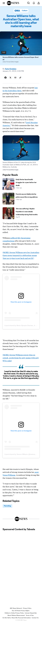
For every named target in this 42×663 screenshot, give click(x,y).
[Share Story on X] (10, 77)
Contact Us (35, 618)
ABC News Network (16, 608)
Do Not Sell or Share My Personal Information (17, 618)
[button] (4, 3)
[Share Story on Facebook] (5, 77)
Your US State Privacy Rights (20, 611)
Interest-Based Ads (31, 613)
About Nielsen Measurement (16, 615)
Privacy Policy (27, 608)
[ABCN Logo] (13, 3)
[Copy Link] (20, 77)
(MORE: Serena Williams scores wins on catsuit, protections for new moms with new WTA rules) (21, 357)
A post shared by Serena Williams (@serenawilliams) (22, 454)
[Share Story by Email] (15, 77)
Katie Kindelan (10, 69)
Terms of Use (30, 615)
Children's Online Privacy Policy (14, 613)
